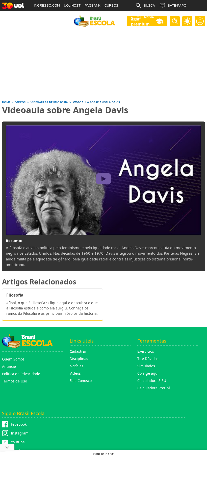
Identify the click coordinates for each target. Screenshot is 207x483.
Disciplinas (79, 358)
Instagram (20, 433)
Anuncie (9, 366)
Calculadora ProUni (153, 387)
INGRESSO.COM (47, 5)
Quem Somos (13, 359)
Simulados (146, 366)
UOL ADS (41, 16)
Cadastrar (78, 351)
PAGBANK (92, 5)
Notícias (76, 366)
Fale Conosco (81, 380)
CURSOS (111, 5)
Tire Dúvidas (148, 358)
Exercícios (145, 351)
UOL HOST (72, 5)
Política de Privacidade (21, 373)
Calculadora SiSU (151, 380)
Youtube (18, 442)
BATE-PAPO (177, 5)
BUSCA (149, 5)
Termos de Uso (14, 381)
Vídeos (75, 373)
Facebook (19, 424)
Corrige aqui (148, 373)
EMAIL (149, 16)
